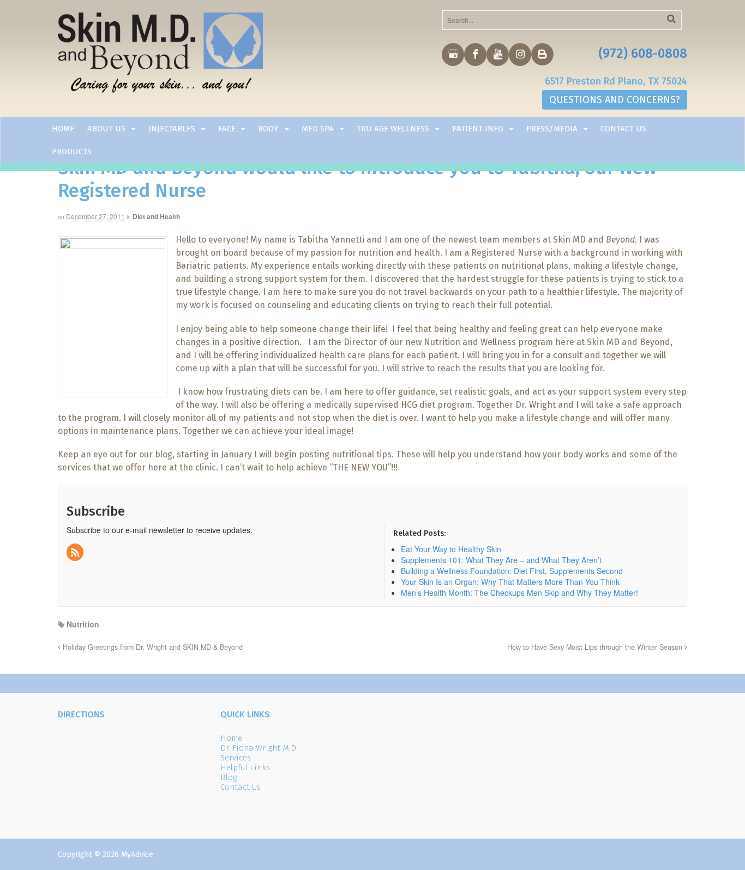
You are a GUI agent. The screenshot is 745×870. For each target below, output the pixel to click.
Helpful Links (245, 767)
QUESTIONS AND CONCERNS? (614, 100)
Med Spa (318, 129)
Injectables (171, 129)
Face (227, 129)
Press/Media (552, 129)
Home (63, 129)
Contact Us (623, 129)
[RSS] (76, 552)
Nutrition (83, 624)
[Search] (671, 19)
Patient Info (477, 129)
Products (72, 151)
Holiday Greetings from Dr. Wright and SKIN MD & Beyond (152, 647)
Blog (228, 777)
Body (268, 129)
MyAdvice (137, 854)
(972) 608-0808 (642, 53)
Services (235, 758)
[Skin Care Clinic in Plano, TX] (160, 55)
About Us (106, 129)
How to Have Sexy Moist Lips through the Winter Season (595, 647)
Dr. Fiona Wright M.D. (259, 748)
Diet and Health (156, 216)
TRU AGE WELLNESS (393, 129)
